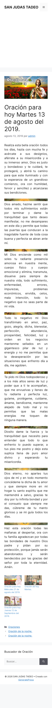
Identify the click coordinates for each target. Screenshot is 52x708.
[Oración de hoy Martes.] (33, 580)
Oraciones (14, 627)
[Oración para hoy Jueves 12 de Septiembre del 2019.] (13, 601)
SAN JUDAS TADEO (21, 7)
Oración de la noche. (20, 631)
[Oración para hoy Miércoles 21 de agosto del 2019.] (13, 580)
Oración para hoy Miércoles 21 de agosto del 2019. (12, 589)
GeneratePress (26, 679)
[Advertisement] (26, 41)
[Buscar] (43, 661)
